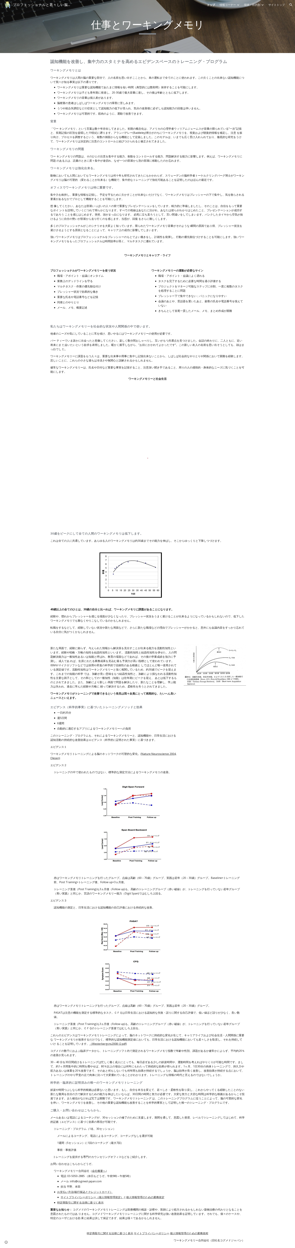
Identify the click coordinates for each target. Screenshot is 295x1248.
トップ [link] (211, 5)
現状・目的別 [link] (252, 5)
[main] (147, 26)
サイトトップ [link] (276, 5)
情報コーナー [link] (228, 5)
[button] (291, 5)
